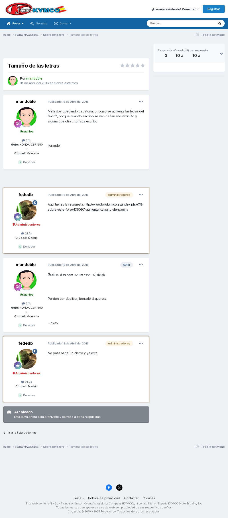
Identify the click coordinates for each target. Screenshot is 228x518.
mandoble (26, 101)
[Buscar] (220, 23)
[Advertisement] (76, 50)
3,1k (28, 140)
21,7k (28, 233)
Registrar (214, 9)
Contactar (131, 498)
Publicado (68, 101)
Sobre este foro (66, 83)
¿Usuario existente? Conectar (174, 9)
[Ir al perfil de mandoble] (13, 81)
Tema (77, 498)
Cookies (149, 498)
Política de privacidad (104, 498)
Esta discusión (199, 23)
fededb (25, 194)
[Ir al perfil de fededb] (26, 210)
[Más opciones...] (140, 101)
